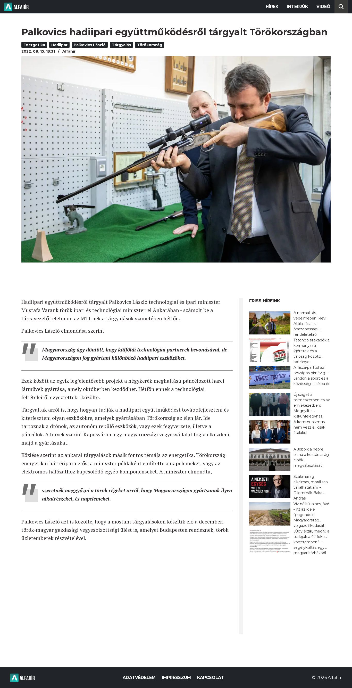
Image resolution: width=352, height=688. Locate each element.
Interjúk (297, 6)
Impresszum (176, 677)
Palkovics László (90, 45)
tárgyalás (121, 45)
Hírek (272, 6)
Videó (323, 6)
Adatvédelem (139, 677)
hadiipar (59, 45)
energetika (34, 45)
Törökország (149, 45)
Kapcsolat (210, 677)
